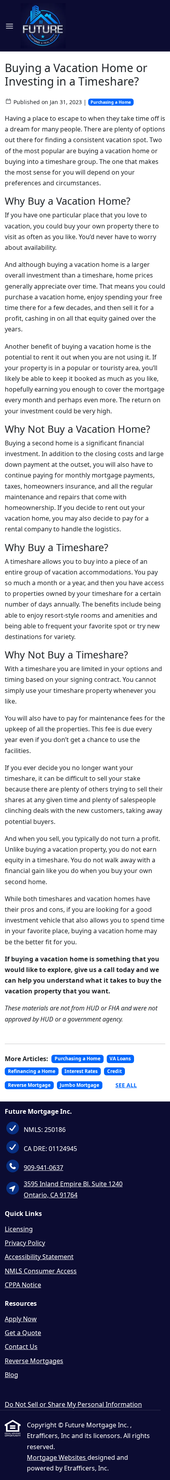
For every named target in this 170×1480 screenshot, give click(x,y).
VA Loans (120, 1058)
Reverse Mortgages (34, 1360)
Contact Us (21, 1346)
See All (126, 1085)
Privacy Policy (25, 1242)
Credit (114, 1071)
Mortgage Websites (57, 1457)
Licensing (19, 1229)
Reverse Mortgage (29, 1085)
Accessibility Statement (39, 1256)
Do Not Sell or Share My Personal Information (73, 1404)
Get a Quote (23, 1332)
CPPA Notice (23, 1284)
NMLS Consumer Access (41, 1271)
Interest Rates (81, 1071)
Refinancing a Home (31, 1071)
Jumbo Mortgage (79, 1085)
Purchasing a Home (111, 102)
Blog (11, 1374)
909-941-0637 (43, 1167)
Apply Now (21, 1318)
